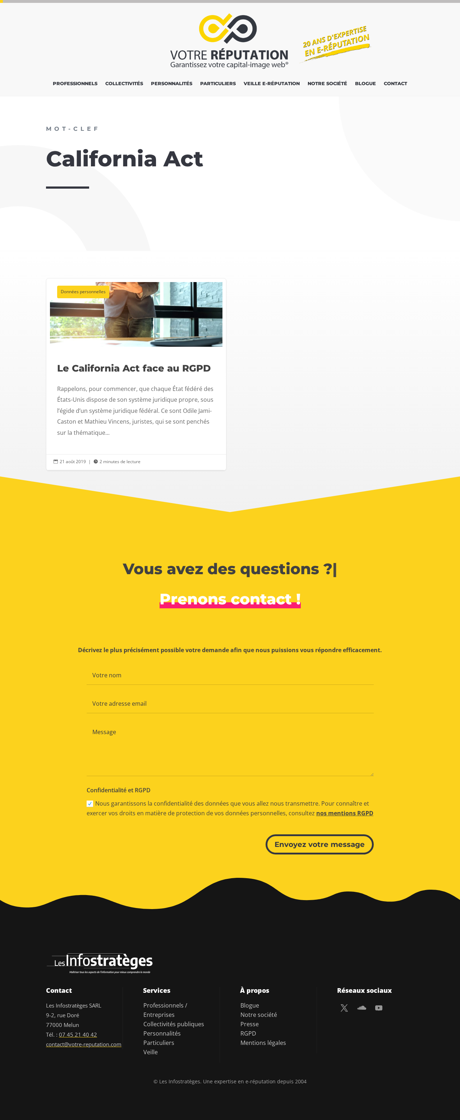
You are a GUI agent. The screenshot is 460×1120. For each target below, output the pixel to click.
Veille (150, 1052)
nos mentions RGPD (344, 813)
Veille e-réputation (272, 83)
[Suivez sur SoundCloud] (361, 1008)
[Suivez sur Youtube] (379, 1008)
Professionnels (75, 83)
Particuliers (218, 83)
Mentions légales (263, 1043)
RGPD (248, 1033)
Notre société (327, 83)
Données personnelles (83, 292)
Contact (395, 83)
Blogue (365, 83)
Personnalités (171, 83)
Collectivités (124, 83)
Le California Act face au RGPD (136, 374)
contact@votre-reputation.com (83, 1044)
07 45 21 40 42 (78, 1034)
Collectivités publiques (173, 1024)
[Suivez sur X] (344, 1008)
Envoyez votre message (320, 844)
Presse (249, 1024)
